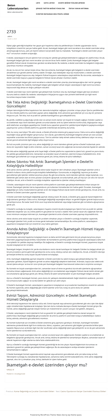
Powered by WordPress (40, 415)
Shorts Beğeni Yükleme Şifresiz (71, 3)
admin (10, 36)
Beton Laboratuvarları (17, 7)
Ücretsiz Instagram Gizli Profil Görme (52, 14)
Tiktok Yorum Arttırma (79, 8)
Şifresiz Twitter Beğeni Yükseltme (50, 8)
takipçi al (10, 369)
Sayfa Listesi (49, 3)
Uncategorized (19, 374)
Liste (38, 3)
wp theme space (74, 415)
